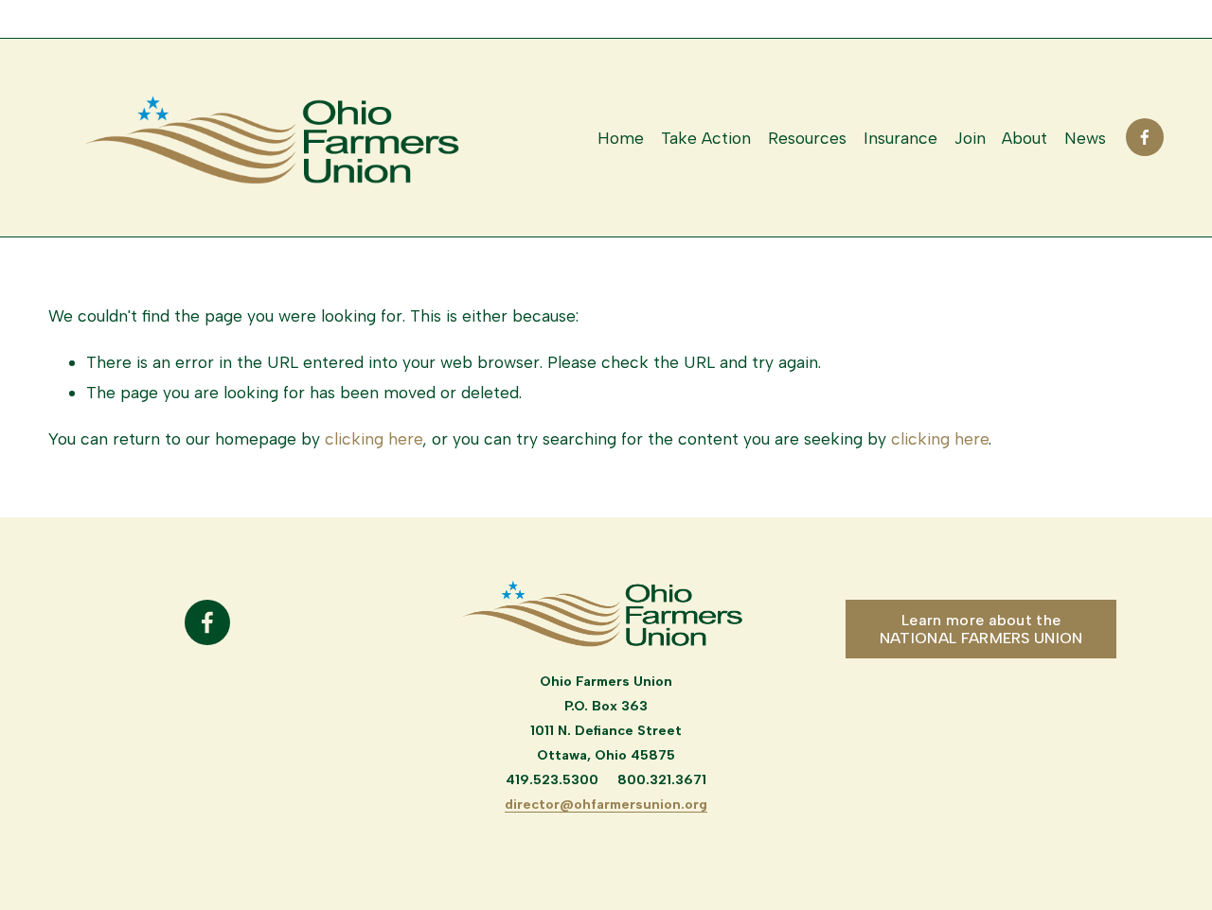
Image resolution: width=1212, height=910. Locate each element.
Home (620, 138)
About (1024, 138)
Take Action (706, 138)
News (1085, 138)
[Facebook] (1145, 137)
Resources (807, 138)
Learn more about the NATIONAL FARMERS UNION (981, 629)
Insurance (900, 138)
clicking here (373, 438)
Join (970, 138)
